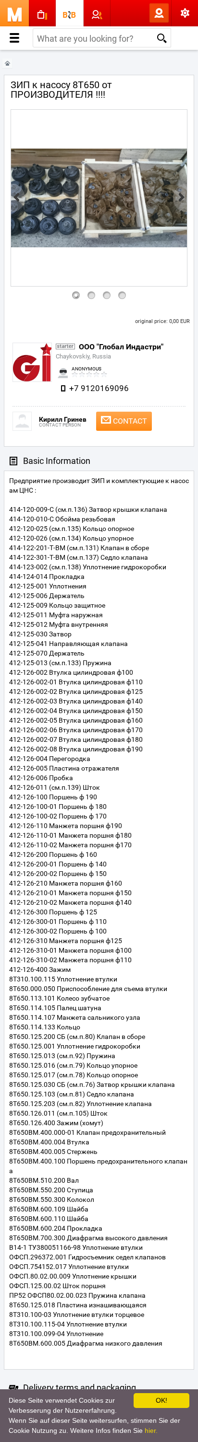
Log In (143, 13)
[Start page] (7, 63)
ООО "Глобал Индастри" (121, 346)
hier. (151, 1430)
